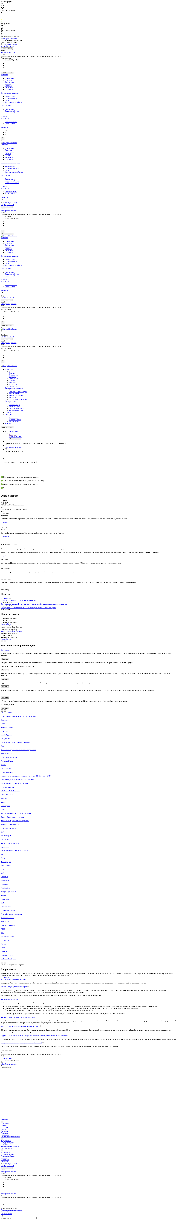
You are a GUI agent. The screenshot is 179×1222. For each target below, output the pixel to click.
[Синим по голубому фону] (1, 17)
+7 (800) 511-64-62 (10, 45)
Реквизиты (9, 87)
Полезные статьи (11, 122)
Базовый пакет (10, 109)
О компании (9, 78)
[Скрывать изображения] (2, 28)
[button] (14, 979)
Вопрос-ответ (10, 124)
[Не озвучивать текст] (2, 35)
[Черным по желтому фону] (1, 19)
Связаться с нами (7, 73)
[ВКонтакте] (6, 131)
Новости (4, 116)
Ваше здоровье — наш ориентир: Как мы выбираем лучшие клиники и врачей (28, 608)
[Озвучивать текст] (2, 32)
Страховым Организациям (10, 1137)
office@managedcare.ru (8, 52)
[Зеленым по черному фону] (1, 22)
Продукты (8, 100)
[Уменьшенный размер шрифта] (2, 3)
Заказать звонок (7, 48)
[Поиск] (2, 138)
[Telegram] (5, 134)
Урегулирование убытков (14, 102)
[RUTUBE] (6, 132)
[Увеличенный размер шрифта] (2, 8)
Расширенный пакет (12, 113)
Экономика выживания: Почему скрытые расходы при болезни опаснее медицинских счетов (34, 604)
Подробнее (5, 522)
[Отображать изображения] (2, 26)
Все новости (5, 598)
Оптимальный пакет (12, 111)
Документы (9, 89)
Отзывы (8, 84)
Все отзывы (5, 650)
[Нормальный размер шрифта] (2, 6)
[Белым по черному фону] (1, 15)
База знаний (5, 118)
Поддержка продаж (12, 98)
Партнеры (8, 80)
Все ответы (5, 977)
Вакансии (8, 86)
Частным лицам (6, 105)
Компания (4, 75)
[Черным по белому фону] (1, 12)
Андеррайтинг (10, 96)
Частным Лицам (6, 1148)
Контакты (4, 127)
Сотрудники (9, 82)
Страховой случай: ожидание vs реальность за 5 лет (19, 600)
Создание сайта (6, 1214)
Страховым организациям (10, 93)
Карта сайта (5, 1212)
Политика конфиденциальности (12, 1210)
